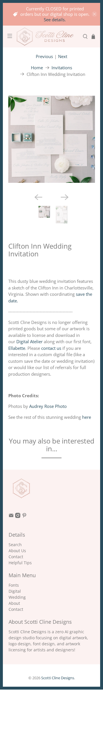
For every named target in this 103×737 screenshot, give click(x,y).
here (86, 417)
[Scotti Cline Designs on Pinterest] (24, 516)
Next (62, 56)
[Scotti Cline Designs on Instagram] (17, 516)
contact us (51, 348)
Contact (16, 556)
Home (37, 68)
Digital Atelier (29, 341)
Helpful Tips (20, 562)
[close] (94, 14)
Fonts (14, 585)
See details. (55, 19)
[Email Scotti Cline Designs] (11, 516)
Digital (15, 591)
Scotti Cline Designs (57, 677)
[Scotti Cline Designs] (47, 36)
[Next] (64, 197)
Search (15, 544)
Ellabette (16, 348)
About (14, 603)
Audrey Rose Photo (48, 406)
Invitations (62, 68)
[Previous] (38, 197)
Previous (44, 56)
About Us (17, 550)
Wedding (17, 597)
